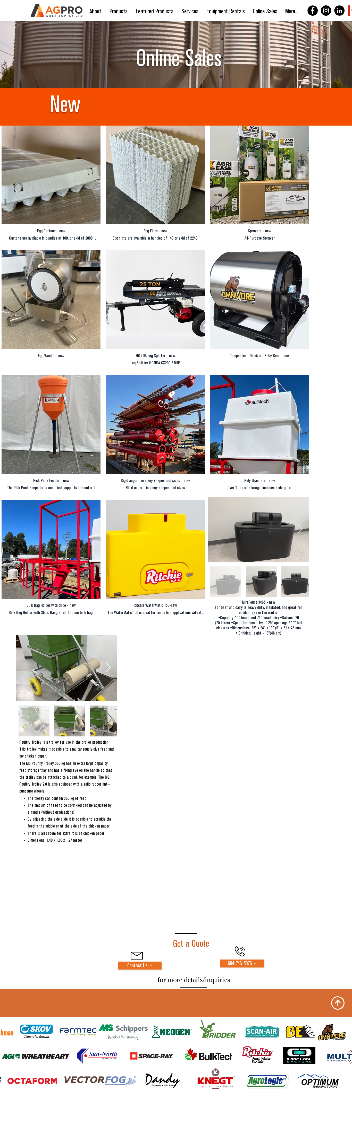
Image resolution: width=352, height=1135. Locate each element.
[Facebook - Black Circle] (312, 10)
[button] (118, 11)
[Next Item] (300, 529)
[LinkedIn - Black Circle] (339, 10)
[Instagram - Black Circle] (326, 10)
